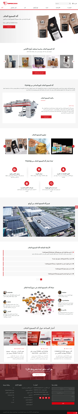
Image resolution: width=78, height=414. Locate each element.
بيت (13, 387)
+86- (40, 390)
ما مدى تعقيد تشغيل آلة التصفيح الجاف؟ (63, 268)
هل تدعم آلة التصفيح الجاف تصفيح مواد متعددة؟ (61, 258)
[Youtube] (43, 398)
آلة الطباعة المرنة (29, 402)
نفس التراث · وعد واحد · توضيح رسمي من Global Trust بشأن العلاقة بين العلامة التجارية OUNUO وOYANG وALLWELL (15, 352)
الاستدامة (58, 7)
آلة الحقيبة (30, 395)
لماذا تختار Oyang (11, 395)
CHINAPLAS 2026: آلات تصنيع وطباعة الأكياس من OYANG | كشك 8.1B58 (63, 352)
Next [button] (74, 61)
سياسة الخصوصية (6, 412)
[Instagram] (40, 398)
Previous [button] (4, 61)
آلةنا (2, 7)
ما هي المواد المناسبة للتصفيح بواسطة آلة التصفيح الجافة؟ (59, 273)
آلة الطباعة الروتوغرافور (28, 397)
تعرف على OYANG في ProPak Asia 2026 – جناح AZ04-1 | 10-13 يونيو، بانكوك (39, 352)
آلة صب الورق (29, 392)
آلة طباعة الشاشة (29, 404)
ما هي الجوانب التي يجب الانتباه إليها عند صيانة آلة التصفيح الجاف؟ (58, 263)
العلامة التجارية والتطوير (9, 392)
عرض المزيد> (9, 26)
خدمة (47, 7)
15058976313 (36, 390)
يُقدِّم (63, 403)
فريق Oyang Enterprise (9, 390)
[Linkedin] (46, 398)
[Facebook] (49, 398)
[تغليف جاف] (20, 107)
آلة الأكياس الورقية (29, 390)
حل (25, 7)
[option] (11, 61)
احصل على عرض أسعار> (39, 72)
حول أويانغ (35, 7)
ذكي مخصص (14, 7)
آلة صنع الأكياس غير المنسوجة (27, 387)
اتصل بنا (69, 7)
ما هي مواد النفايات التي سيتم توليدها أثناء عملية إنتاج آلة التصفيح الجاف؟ (56, 252)
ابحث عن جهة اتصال (39, 374)
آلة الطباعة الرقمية (29, 399)
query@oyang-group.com (39, 387)
